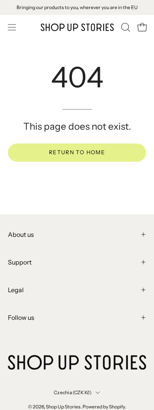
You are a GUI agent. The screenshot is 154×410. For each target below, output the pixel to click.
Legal (16, 290)
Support (20, 262)
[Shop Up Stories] (77, 27)
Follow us (21, 317)
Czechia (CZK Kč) (73, 392)
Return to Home (77, 152)
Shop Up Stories (63, 407)
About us (21, 234)
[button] (124, 27)
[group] (77, 7)
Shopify (117, 407)
